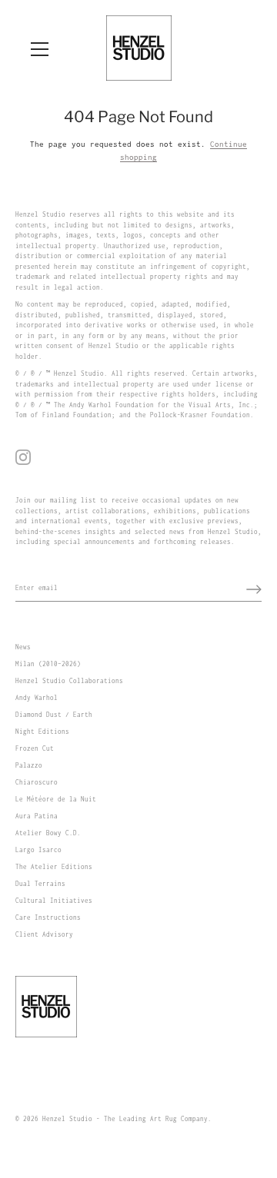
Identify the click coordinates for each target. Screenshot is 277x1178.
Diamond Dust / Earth (53, 714)
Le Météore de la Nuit (55, 799)
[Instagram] (23, 457)
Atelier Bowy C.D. (48, 833)
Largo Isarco (38, 850)
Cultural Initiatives (53, 900)
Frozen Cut (34, 748)
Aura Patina (36, 816)
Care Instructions (48, 917)
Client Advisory (44, 934)
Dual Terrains (40, 884)
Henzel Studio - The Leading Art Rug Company (125, 1119)
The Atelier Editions (53, 867)
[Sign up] (254, 589)
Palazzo (28, 765)
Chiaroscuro (36, 782)
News (23, 647)
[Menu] (40, 49)
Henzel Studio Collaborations (69, 681)
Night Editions (42, 731)
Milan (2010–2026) (48, 664)
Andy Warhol (36, 698)
